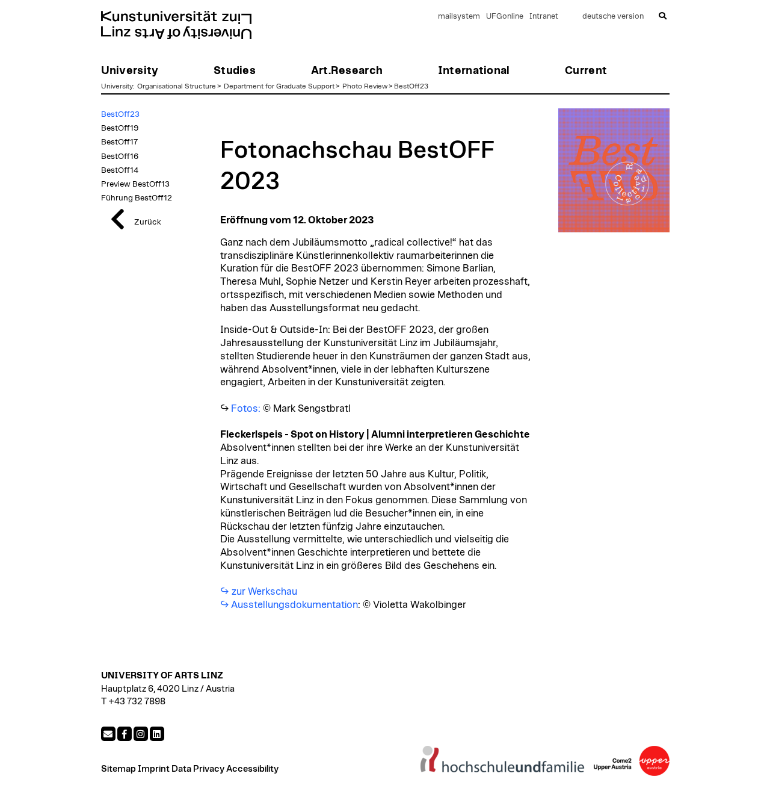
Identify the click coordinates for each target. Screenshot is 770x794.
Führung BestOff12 (136, 198)
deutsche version (613, 16)
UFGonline (504, 16)
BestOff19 (119, 128)
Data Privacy (197, 769)
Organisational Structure (176, 86)
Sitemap (118, 769)
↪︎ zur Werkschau (259, 592)
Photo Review (364, 86)
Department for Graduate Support (279, 86)
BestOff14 (119, 170)
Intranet (543, 16)
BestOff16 (119, 156)
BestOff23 (411, 86)
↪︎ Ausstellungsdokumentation (289, 605)
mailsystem (459, 16)
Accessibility (252, 769)
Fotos (244, 409)
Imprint (154, 769)
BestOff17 (119, 142)
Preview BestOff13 (135, 184)
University (117, 86)
